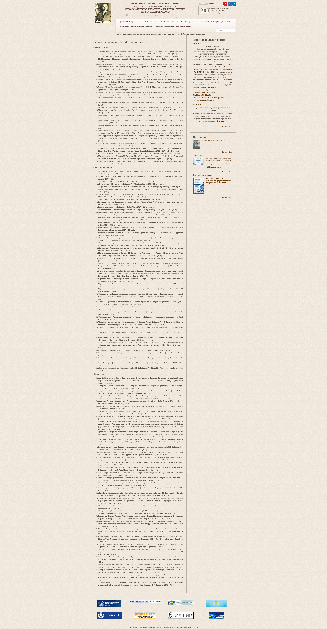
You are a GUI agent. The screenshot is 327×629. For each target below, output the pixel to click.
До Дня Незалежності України (213, 140)
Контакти (142, 4)
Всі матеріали (227, 126)
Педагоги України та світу (158, 34)
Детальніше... (221, 121)
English (211, 4)
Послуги (215, 21)
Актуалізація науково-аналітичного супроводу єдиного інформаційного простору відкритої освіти (218, 181)
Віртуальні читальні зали (197, 21)
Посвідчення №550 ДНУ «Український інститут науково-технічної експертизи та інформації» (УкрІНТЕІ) (212, 69)
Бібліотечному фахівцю (142, 25)
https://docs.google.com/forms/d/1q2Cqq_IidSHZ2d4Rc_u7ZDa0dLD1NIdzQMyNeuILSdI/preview (208, 95)
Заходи (198, 155)
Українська (203, 4)
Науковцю (124, 25)
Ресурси (139, 21)
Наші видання (203, 175)
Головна (134, 4)
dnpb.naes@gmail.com (218, 13)
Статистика (175, 4)
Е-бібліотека (151, 21)
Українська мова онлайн (171, 21)
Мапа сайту (151, 4)
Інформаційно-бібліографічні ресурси (135, 34)
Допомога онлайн (163, 4)
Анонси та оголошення (209, 39)
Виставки (199, 137)
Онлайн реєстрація (164, 25)
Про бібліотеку (126, 21)
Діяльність (226, 21)
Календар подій (183, 25)
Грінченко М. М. (174, 34)
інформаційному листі (208, 100)
